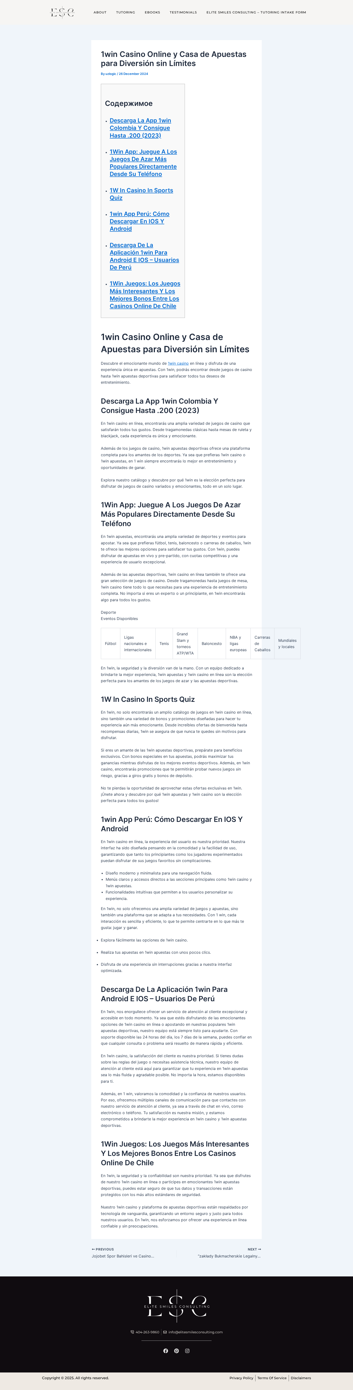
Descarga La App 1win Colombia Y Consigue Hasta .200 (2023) (140, 128)
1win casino (178, 363)
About (100, 12)
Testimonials (183, 12)
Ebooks (152, 12)
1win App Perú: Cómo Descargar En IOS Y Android (140, 221)
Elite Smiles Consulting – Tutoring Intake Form (256, 12)
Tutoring (125, 12)
